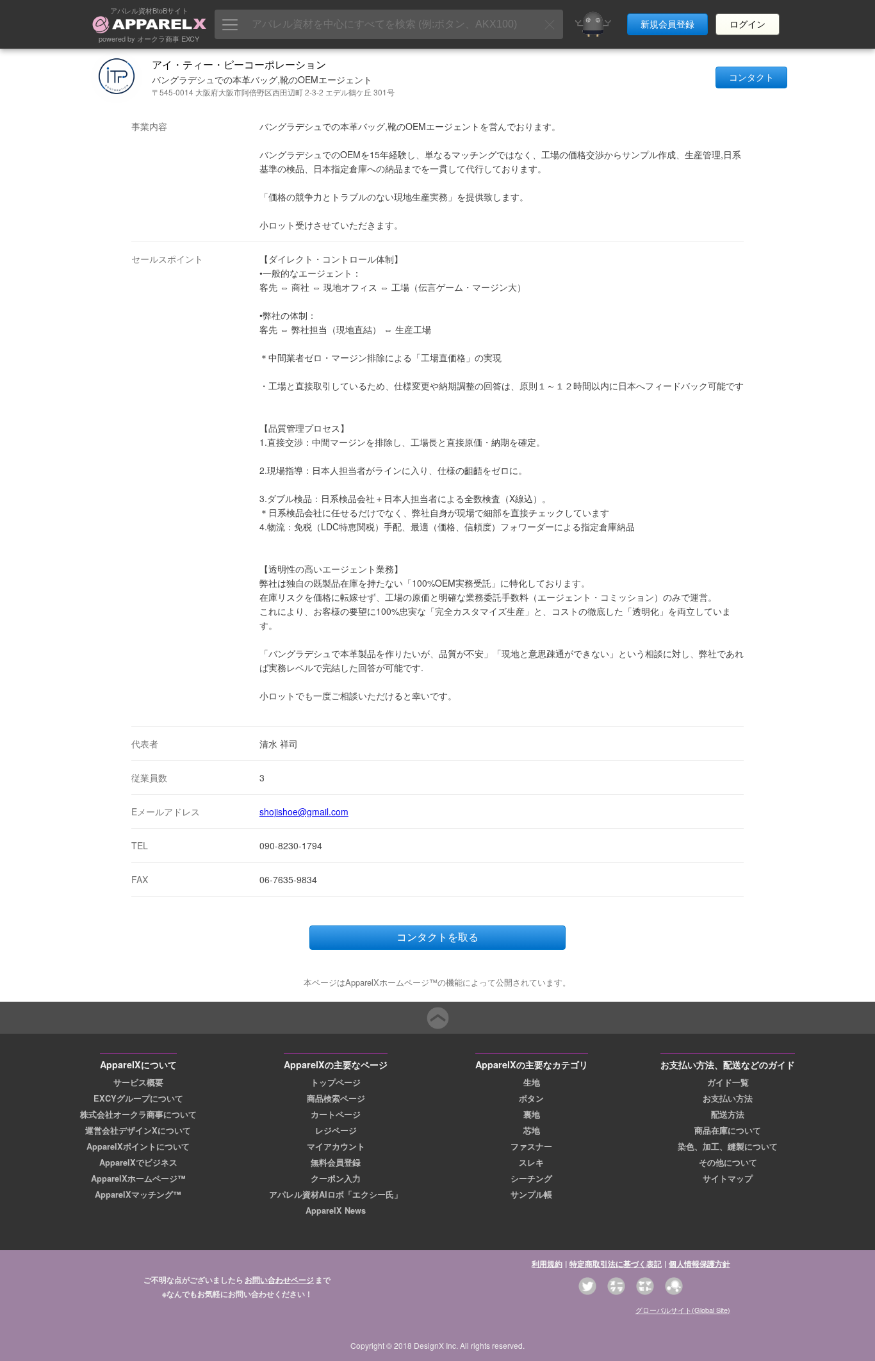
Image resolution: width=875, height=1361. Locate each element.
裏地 (531, 1114)
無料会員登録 (336, 1162)
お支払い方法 (728, 1098)
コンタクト (751, 77)
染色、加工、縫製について (728, 1146)
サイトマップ (728, 1178)
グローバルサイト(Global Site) (682, 1310)
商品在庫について (727, 1130)
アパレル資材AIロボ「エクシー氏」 (335, 1194)
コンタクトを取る (437, 937)
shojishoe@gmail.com (303, 811)
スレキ (531, 1162)
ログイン (747, 24)
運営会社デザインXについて (138, 1130)
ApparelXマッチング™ (138, 1194)
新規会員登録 (667, 24)
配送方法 (727, 1114)
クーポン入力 (336, 1178)
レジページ (336, 1130)
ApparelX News (336, 1210)
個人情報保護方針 (699, 1263)
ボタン (531, 1098)
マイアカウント (336, 1146)
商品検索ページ (336, 1098)
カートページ (336, 1114)
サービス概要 (138, 1082)
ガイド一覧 (728, 1082)
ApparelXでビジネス (138, 1162)
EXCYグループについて (138, 1098)
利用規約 (547, 1263)
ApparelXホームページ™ (138, 1178)
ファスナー (531, 1146)
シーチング (531, 1178)
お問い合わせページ (279, 1279)
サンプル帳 (531, 1194)
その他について (728, 1162)
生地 (531, 1082)
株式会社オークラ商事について (138, 1114)
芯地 (531, 1130)
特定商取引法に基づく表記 (615, 1263)
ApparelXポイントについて (138, 1146)
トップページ (336, 1082)
